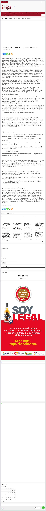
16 (8, 494)
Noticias (4, 12)
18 (12, 494)
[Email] (9, 53)
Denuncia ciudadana (6, 15)
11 (12, 492)
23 (8, 497)
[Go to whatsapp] (43, 507)
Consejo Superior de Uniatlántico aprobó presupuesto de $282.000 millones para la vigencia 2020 (39, 224)
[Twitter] (5, 53)
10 (10, 492)
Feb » (4, 501)
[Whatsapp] (7, 53)
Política (37, 12)
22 (6, 497)
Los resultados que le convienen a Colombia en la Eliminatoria (28, 223)
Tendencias (21, 12)
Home (3, 18)
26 (14, 497)
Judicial (10, 12)
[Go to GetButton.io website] (43, 509)
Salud (33, 12)
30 (8, 499)
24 (10, 497)
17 (10, 494)
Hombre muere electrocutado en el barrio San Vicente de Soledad (6, 223)
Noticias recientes (8, 18)
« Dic (2, 501)
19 (14, 494)
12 (14, 492)
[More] (12, 53)
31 (10, 499)
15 (6, 494)
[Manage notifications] (2, 508)
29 (6, 499)
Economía (28, 12)
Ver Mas (8, 240)
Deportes (15, 12)
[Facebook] (3, 53)
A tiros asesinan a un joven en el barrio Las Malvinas (17, 223)
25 (12, 497)
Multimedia (15, 15)
